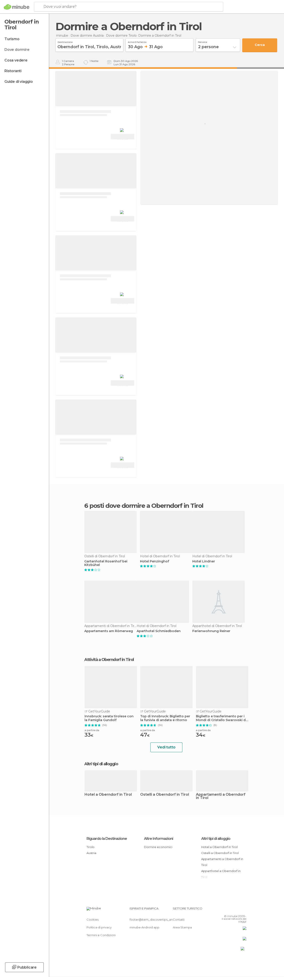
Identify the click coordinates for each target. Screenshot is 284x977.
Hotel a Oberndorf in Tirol (108, 795)
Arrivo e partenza (137, 41)
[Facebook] (226, 909)
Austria (91, 853)
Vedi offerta (122, 137)
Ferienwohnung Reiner (211, 631)
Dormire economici (158, 847)
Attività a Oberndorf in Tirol (109, 660)
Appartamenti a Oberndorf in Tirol (220, 796)
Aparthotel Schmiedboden (159, 631)
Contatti (179, 919)
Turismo (12, 39)
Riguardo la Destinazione (107, 839)
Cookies (93, 919)
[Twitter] (232, 909)
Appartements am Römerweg (108, 631)
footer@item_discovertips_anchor (154, 919)
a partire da (92, 730)
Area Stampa (182, 927)
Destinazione (65, 41)
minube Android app (144, 927)
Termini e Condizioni (101, 935)
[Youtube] (243, 909)
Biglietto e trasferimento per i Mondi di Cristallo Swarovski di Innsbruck (221, 718)
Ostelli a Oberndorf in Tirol (164, 795)
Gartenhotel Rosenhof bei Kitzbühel (105, 563)
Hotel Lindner (203, 561)
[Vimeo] (237, 909)
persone (202, 41)
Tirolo (91, 847)
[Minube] (16, 7)
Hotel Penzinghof (154, 561)
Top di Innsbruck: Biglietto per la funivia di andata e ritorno (165, 718)
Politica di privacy (99, 927)
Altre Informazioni (158, 839)
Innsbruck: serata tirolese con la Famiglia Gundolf (109, 718)
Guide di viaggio (18, 81)
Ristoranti (13, 71)
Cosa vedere (16, 60)
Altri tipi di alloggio (215, 839)
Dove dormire (17, 49)
